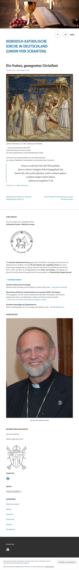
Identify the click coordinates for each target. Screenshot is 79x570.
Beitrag (8, 509)
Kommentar (10, 519)
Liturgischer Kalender (59, 287)
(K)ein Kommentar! (22, 185)
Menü (72, 35)
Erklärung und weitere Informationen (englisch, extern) (27, 300)
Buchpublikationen (57, 307)
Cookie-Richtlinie (49, 566)
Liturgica (9, 524)
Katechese (9, 514)
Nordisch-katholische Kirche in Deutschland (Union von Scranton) (27, 46)
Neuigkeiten (10, 529)
